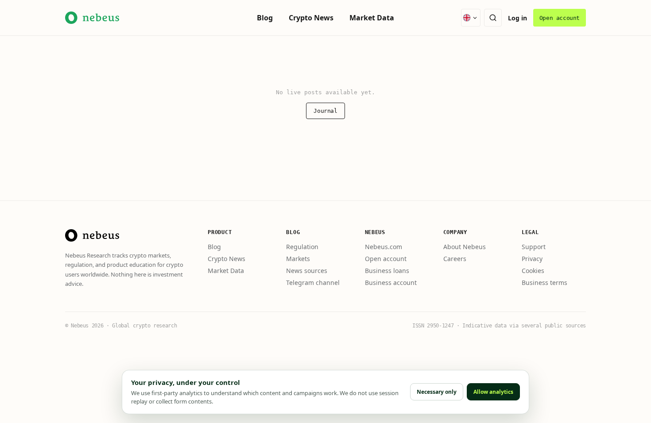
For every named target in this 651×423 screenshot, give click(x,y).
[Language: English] (470, 18)
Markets (298, 258)
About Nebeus (464, 246)
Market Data (371, 18)
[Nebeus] (92, 235)
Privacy (532, 258)
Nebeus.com (383, 246)
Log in (517, 18)
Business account (391, 282)
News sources (306, 270)
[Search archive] (493, 18)
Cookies (533, 270)
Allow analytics (493, 392)
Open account (559, 18)
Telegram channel (313, 282)
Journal (325, 111)
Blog (265, 18)
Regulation (302, 246)
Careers (454, 258)
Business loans (387, 270)
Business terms (544, 282)
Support (534, 246)
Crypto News (311, 18)
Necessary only (437, 392)
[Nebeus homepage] (92, 18)
